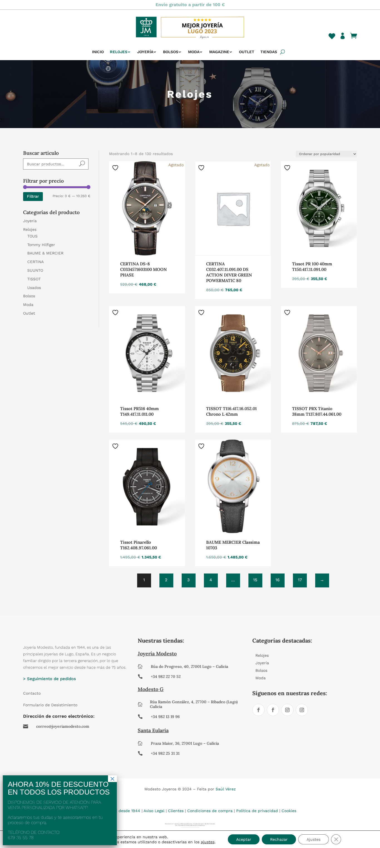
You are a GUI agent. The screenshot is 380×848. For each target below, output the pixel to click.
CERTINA (35, 261)
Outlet (246, 52)
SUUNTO (35, 270)
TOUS (32, 236)
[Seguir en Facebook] (258, 710)
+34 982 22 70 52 (166, 676)
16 (277, 579)
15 (255, 579)
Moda (193, 52)
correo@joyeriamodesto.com (62, 726)
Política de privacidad (257, 810)
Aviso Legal (154, 810)
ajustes (207, 842)
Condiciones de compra (210, 810)
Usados (34, 287)
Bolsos (170, 52)
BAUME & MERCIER (45, 253)
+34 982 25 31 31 (165, 753)
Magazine (219, 52)
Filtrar (33, 196)
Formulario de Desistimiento (50, 705)
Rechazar (279, 839)
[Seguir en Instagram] (287, 710)
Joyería (145, 52)
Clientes (176, 810)
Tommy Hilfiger (41, 244)
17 (300, 579)
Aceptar (243, 839)
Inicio (98, 52)
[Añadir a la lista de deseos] (116, 167)
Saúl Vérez (226, 789)
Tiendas (268, 52)
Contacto (32, 693)
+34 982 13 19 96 (165, 716)
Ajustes (313, 839)
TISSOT (34, 279)
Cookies (289, 810)
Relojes (118, 52)
